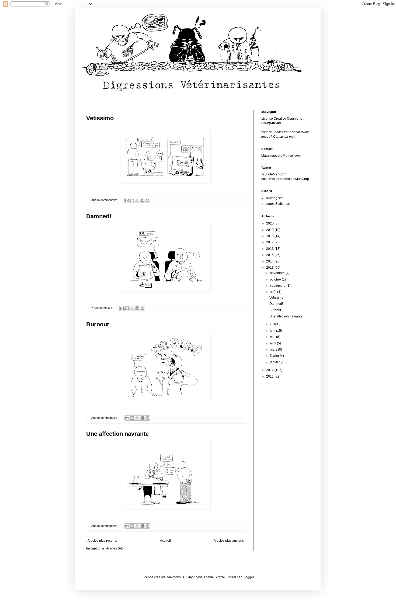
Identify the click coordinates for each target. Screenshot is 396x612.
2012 (270, 370)
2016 (270, 249)
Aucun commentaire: (105, 200)
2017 (270, 242)
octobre (276, 279)
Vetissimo (100, 118)
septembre (278, 286)
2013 (270, 267)
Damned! (98, 216)
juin (273, 331)
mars (274, 349)
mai (273, 337)
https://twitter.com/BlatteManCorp (285, 179)
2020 (270, 223)
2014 (270, 261)
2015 (270, 255)
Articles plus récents (102, 540)
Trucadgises (274, 198)
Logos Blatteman (277, 204)
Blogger (248, 577)
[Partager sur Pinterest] (147, 200)
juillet (274, 324)
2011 (270, 376)
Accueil (165, 540)
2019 (270, 230)
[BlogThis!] (132, 200)
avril (273, 343)
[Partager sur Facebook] (142, 200)
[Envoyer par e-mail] (127, 200)
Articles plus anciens (229, 540)
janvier (275, 362)
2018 (270, 236)
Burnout (97, 324)
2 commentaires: (102, 308)
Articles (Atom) (116, 548)
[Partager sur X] (137, 200)
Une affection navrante (117, 433)
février (275, 356)
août (273, 292)
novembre (278, 273)
